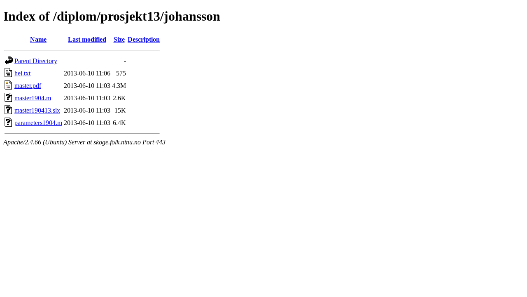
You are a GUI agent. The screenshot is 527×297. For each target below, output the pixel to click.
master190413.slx (37, 110)
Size (119, 39)
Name (38, 39)
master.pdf (27, 85)
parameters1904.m (38, 122)
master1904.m (32, 97)
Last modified (87, 39)
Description (144, 39)
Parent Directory (35, 60)
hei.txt (22, 73)
